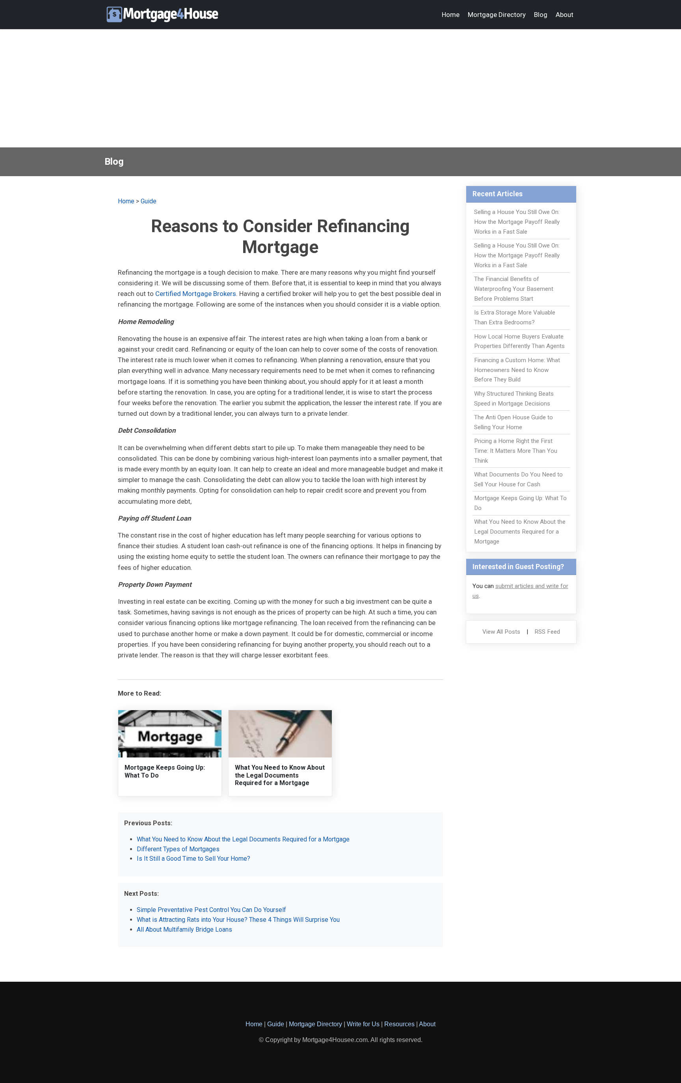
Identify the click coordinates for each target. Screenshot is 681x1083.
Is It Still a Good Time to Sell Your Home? (193, 858)
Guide (148, 201)
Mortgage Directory (497, 15)
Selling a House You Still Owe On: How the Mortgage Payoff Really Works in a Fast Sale (517, 221)
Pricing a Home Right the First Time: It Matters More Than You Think (515, 450)
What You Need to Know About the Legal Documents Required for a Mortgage (280, 775)
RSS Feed (547, 631)
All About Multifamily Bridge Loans (184, 929)
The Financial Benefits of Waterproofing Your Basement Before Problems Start (513, 288)
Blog (540, 15)
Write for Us (363, 1024)
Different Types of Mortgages (178, 849)
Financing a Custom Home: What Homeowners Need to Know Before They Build (517, 370)
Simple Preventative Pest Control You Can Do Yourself (211, 910)
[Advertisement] (340, 88)
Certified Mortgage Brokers (195, 294)
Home (451, 15)
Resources (399, 1024)
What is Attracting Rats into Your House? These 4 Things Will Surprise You (238, 919)
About (564, 15)
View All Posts (501, 631)
